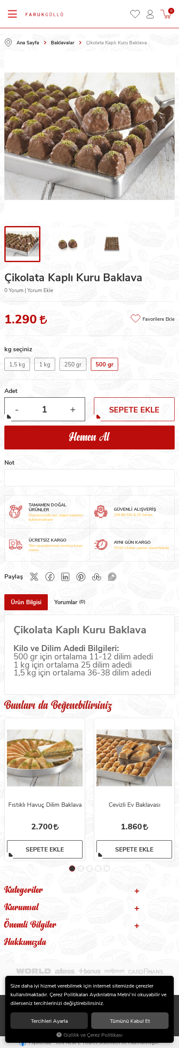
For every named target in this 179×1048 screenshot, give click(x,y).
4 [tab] (98, 868)
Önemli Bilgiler (30, 925)
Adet (10, 390)
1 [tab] (72, 868)
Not (9, 462)
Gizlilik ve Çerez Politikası (93, 1035)
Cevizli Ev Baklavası (134, 804)
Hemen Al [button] (89, 437)
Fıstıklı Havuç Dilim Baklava (45, 804)
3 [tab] (89, 868)
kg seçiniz (18, 349)
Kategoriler (23, 891)
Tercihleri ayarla (49, 1020)
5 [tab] (107, 868)
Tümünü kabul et (130, 1020)
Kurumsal (21, 908)
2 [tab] (81, 868)
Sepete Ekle (45, 849)
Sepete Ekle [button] (134, 409)
